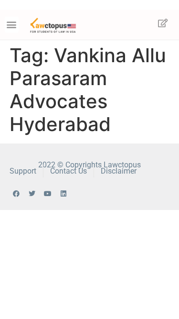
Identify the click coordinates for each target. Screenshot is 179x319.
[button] (12, 25)
